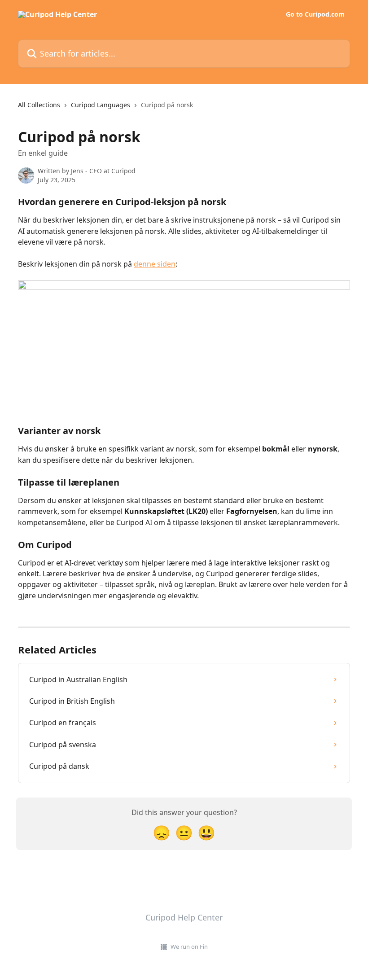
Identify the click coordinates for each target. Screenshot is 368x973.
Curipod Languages (100, 105)
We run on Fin (189, 946)
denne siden (154, 264)
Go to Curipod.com (315, 14)
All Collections (39, 105)
